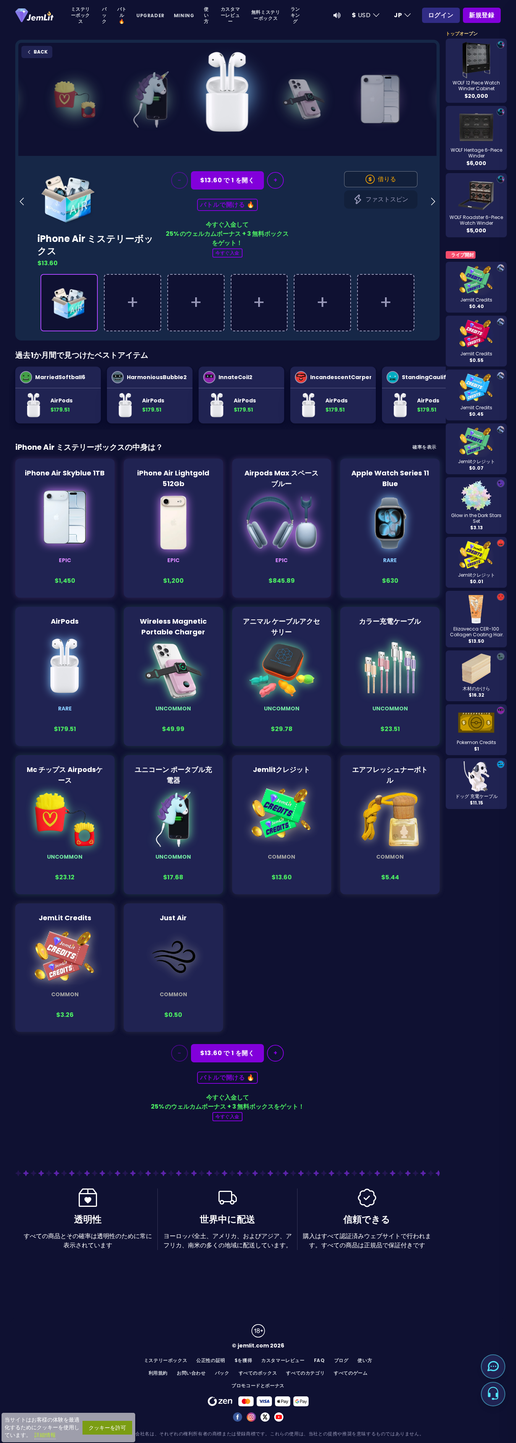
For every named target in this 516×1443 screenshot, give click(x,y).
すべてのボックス (258, 1373)
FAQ (319, 1360)
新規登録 (482, 15)
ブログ (341, 1360)
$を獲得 (243, 1360)
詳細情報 (45, 1435)
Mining (184, 15)
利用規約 (158, 1373)
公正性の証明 (210, 1360)
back (40, 52)
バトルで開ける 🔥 (227, 204)
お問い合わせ (191, 1373)
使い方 (206, 15)
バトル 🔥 (122, 15)
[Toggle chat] (493, 1366)
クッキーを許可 (107, 1428)
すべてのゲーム (350, 1373)
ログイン (441, 15)
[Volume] (337, 15)
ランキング (295, 15)
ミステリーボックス (80, 15)
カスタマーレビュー (230, 15)
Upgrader (150, 15)
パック (104, 15)
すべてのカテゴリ (305, 1373)
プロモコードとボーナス (258, 1385)
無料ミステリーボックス (265, 15)
